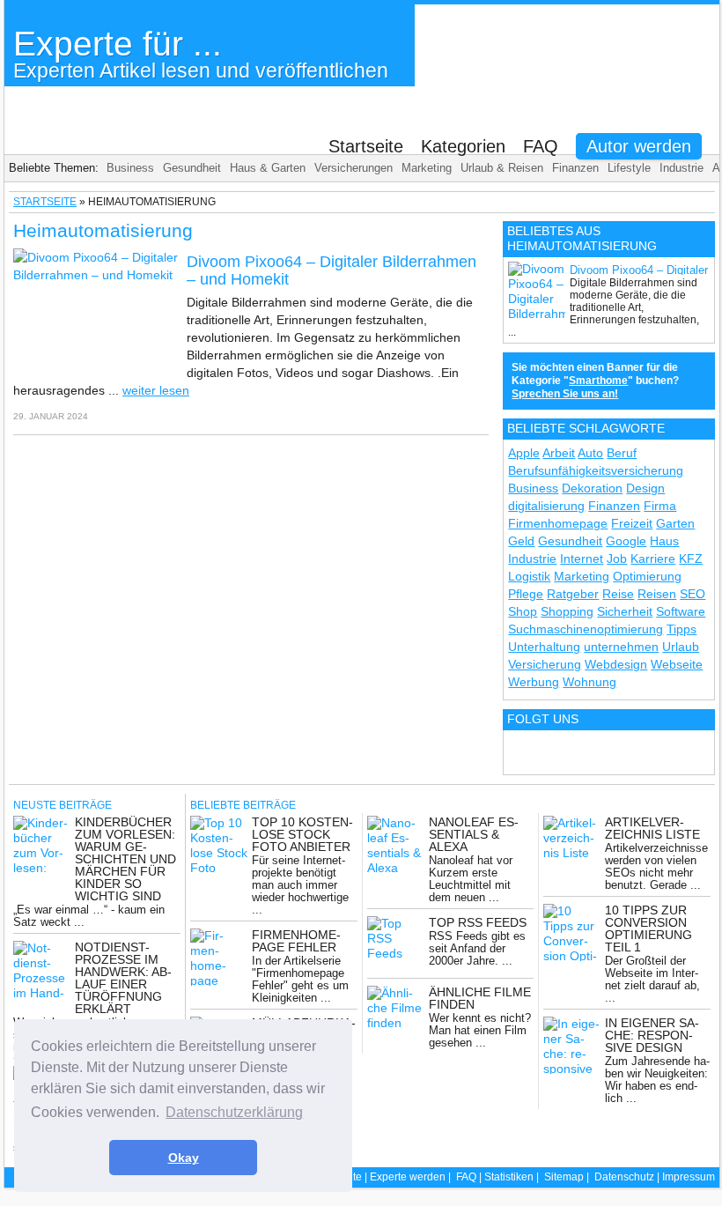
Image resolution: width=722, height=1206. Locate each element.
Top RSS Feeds (478, 922)
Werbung (533, 682)
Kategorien (463, 146)
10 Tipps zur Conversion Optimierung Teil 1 (648, 928)
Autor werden (638, 146)
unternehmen (621, 647)
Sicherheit (624, 611)
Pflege (525, 594)
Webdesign (616, 664)
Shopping (567, 611)
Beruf (622, 453)
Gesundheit (192, 167)
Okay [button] (183, 1158)
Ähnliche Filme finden (480, 998)
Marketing (427, 167)
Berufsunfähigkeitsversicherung (595, 470)
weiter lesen (155, 390)
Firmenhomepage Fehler (296, 941)
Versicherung (544, 664)
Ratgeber (573, 594)
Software (680, 611)
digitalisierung (546, 506)
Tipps (681, 629)
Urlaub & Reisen (501, 167)
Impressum (688, 1177)
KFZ (691, 558)
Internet (581, 558)
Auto (590, 453)
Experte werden (408, 1177)
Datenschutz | (628, 1177)
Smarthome (598, 380)
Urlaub (680, 647)
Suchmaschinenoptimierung (585, 629)
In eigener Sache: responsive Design (652, 1035)
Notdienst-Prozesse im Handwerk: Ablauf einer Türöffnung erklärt (123, 978)
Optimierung (647, 576)
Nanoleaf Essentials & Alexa (474, 834)
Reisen (656, 594)
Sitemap (564, 1177)
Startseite (365, 146)
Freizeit (631, 523)
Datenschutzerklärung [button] (234, 1112)
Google (626, 541)
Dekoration (592, 488)
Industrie (681, 167)
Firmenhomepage (558, 523)
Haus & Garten (268, 167)
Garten (675, 523)
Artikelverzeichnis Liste (652, 828)
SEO (692, 594)
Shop (522, 611)
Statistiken (509, 1177)
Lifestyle (629, 167)
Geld (521, 541)
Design (645, 488)
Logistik (529, 576)
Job (617, 558)
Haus (664, 541)
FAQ (540, 146)
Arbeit (558, 453)
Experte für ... (200, 53)
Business (130, 167)
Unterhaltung (544, 647)
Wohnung (589, 682)
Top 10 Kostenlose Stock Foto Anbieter (302, 834)
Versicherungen (353, 167)
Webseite (677, 664)
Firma (660, 506)
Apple (524, 453)
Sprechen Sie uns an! (565, 394)
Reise (618, 594)
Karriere (652, 558)
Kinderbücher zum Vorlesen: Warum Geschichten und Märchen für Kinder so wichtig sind (125, 859)
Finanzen (575, 167)
